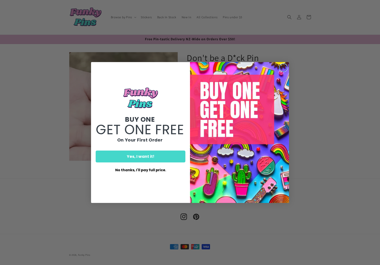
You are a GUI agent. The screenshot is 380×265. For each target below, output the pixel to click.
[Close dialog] (283, 68)
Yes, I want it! (140, 156)
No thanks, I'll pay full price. (140, 170)
